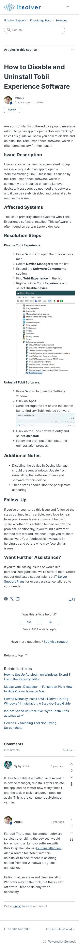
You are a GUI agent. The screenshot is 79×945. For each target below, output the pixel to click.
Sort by (68, 750)
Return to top (14, 655)
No (50, 621)
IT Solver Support (15, 20)
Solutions (61, 20)
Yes (29, 621)
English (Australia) (59, 929)
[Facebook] (6, 599)
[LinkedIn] (17, 599)
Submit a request (56, 642)
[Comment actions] (71, 784)
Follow (12, 109)
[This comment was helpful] (71, 764)
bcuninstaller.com (49, 848)
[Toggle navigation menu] (68, 7)
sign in (17, 906)
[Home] (22, 7)
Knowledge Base (40, 20)
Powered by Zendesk (62, 941)
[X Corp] (12, 599)
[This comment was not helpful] (71, 776)
